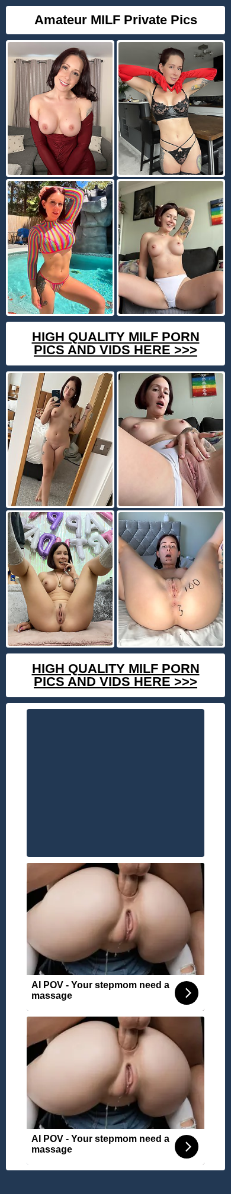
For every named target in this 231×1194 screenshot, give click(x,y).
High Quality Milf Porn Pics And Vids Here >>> (116, 343)
